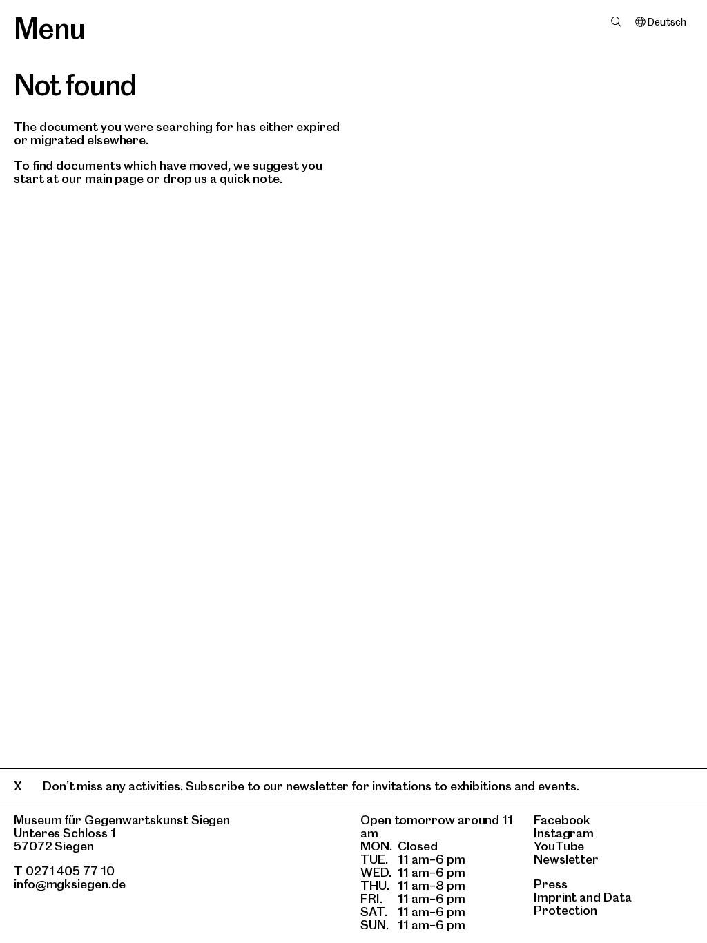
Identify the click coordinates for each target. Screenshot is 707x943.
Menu (49, 28)
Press (551, 884)
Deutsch (666, 22)
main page (114, 178)
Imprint (555, 897)
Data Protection (583, 903)
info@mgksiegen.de (70, 884)
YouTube (559, 846)
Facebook (562, 820)
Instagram (564, 833)
